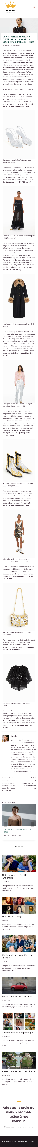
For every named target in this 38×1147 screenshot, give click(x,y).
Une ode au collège (12, 916)
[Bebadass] (10, 7)
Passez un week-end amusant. (18, 996)
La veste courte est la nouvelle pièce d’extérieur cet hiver (28, 783)
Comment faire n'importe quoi (18, 1032)
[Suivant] (32, 824)
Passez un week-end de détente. (19, 1071)
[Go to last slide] (5, 824)
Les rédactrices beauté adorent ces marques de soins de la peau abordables (8, 784)
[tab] (15, 846)
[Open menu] (34, 7)
